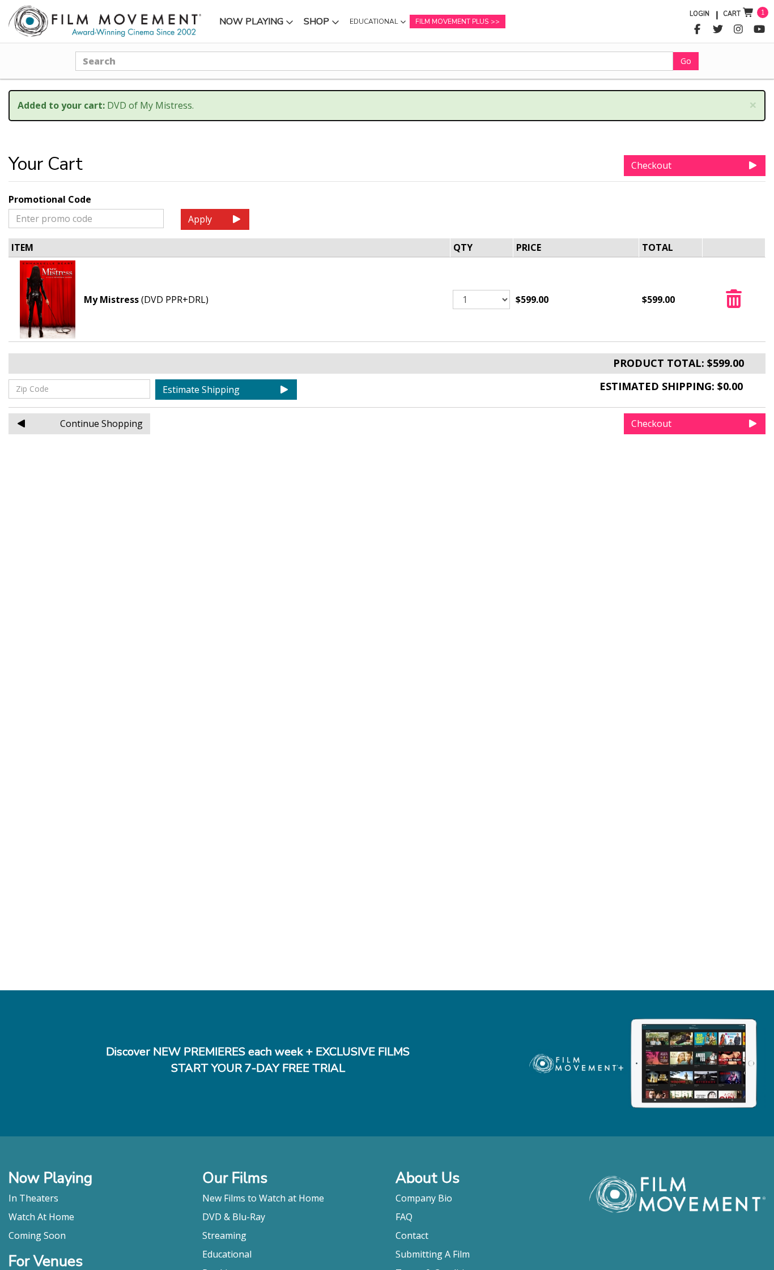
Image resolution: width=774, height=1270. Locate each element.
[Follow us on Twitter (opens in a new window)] (718, 29)
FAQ (403, 1217)
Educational (373, 24)
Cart (732, 14)
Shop (323, 24)
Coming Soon (37, 1235)
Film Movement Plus (451, 21)
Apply (200, 219)
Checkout (651, 165)
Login (699, 14)
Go (686, 60)
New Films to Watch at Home (263, 1198)
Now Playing (251, 24)
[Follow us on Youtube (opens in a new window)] (759, 29)
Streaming (224, 1235)
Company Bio (423, 1198)
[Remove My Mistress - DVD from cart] (733, 302)
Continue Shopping (101, 423)
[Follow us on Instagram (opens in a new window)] (738, 29)
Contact (411, 1235)
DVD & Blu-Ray (233, 1217)
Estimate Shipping (201, 389)
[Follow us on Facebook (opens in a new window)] (697, 29)
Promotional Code (49, 199)
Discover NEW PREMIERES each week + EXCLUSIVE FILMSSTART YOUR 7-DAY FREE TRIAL (258, 1060)
